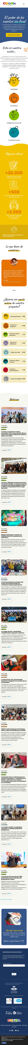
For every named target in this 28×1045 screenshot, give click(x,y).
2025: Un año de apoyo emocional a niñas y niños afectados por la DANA (13, 729)
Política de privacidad (6, 1025)
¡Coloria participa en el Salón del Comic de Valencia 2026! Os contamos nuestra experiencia (12, 583)
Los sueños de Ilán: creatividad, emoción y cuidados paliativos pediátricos (11, 828)
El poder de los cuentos (14, 19)
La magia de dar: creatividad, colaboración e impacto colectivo (12, 632)
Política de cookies (16, 1025)
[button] (12, 290)
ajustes (11, 1040)
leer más (4, 450)
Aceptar (4, 1042)
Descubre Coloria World (14, 35)
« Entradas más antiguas (6, 899)
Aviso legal (24, 1025)
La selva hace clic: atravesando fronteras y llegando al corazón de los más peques (14, 681)
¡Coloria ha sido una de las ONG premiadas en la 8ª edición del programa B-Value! (11, 878)
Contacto (14, 1027)
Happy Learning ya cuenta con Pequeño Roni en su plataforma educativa (11, 536)
